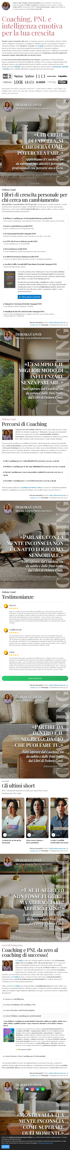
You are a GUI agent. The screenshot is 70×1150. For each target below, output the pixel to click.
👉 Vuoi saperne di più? (23, 1049)
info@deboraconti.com (57, 322)
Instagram (57, 67)
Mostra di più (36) (35, 678)
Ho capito (5, 1146)
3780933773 (34, 325)
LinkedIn (17, 67)
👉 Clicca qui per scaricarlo (29, 297)
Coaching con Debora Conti (31, 487)
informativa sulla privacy (45, 1143)
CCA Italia (18, 960)
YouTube (6, 69)
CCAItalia (40, 46)
